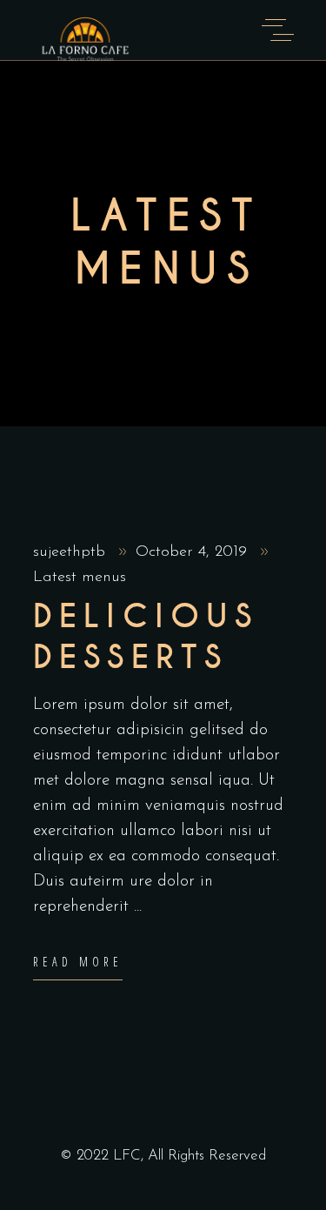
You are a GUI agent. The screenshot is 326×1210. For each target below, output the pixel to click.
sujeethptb (71, 552)
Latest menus (79, 577)
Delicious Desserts (146, 637)
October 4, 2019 (194, 552)
